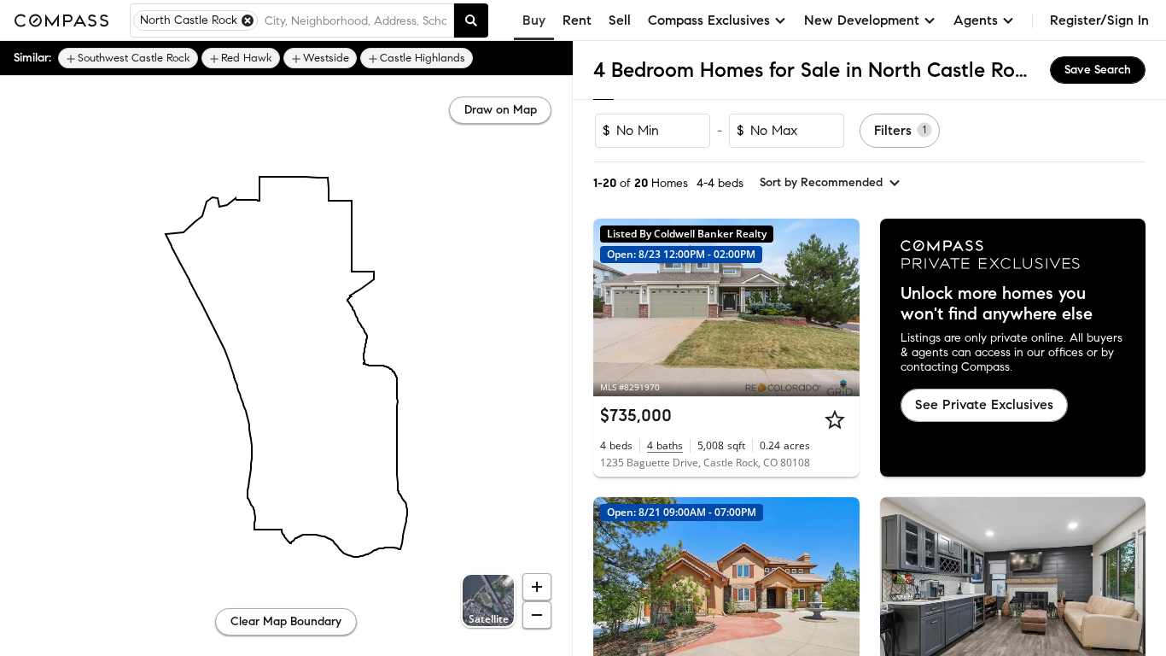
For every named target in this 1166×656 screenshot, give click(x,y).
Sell (620, 20)
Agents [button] (975, 20)
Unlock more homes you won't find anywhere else (997, 304)
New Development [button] (861, 20)
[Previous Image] (613, 307)
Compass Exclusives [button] (709, 20)
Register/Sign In (1099, 20)
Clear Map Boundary (285, 621)
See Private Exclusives (984, 404)
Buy (533, 20)
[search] (471, 20)
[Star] (835, 419)
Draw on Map (500, 109)
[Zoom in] (536, 586)
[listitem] (128, 58)
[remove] (247, 20)
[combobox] (355, 20)
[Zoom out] (536, 615)
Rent (577, 20)
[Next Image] (839, 307)
